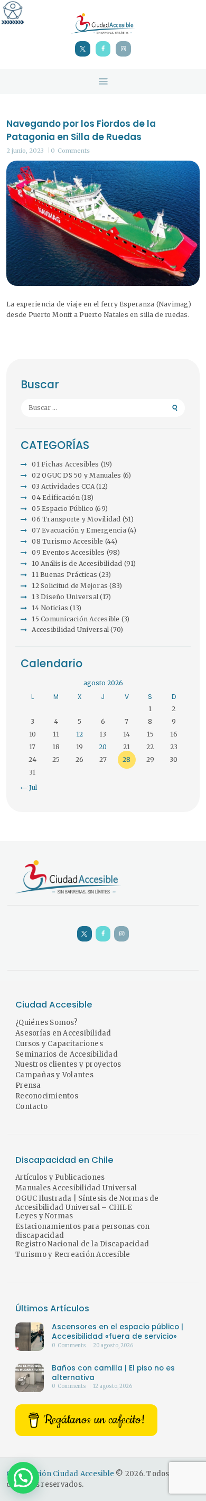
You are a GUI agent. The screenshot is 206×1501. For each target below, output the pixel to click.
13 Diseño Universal (65, 597)
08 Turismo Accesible (67, 541)
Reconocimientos (46, 1096)
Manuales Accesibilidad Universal (76, 1187)
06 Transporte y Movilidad (76, 519)
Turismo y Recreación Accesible (72, 1254)
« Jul (30, 787)
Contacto (31, 1106)
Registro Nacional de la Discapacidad (82, 1243)
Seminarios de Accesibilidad (66, 1054)
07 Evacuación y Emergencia (79, 530)
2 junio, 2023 (25, 150)
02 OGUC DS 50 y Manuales (76, 475)
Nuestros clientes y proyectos (68, 1064)
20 (103, 747)
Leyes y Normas (44, 1215)
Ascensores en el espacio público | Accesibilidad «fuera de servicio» (117, 1331)
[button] (23, 1478)
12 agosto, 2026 (112, 1386)
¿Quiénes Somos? (46, 1022)
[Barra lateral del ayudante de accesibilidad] (12, 12)
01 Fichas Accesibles (65, 464)
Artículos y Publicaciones (60, 1177)
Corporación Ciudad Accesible (60, 1473)
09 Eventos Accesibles (68, 552)
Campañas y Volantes (54, 1074)
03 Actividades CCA (63, 486)
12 (79, 734)
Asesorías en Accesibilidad (63, 1033)
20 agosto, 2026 (113, 1345)
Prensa (28, 1085)
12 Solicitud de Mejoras (70, 586)
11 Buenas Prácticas (64, 575)
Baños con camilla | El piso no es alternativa (113, 1373)
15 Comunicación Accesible (75, 619)
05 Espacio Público (62, 508)
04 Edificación (56, 497)
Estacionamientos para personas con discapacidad (82, 1231)
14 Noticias (50, 608)
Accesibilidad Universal (70, 629)
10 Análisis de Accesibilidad (77, 563)
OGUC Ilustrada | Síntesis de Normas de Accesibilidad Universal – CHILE (87, 1203)
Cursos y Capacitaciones (59, 1043)
